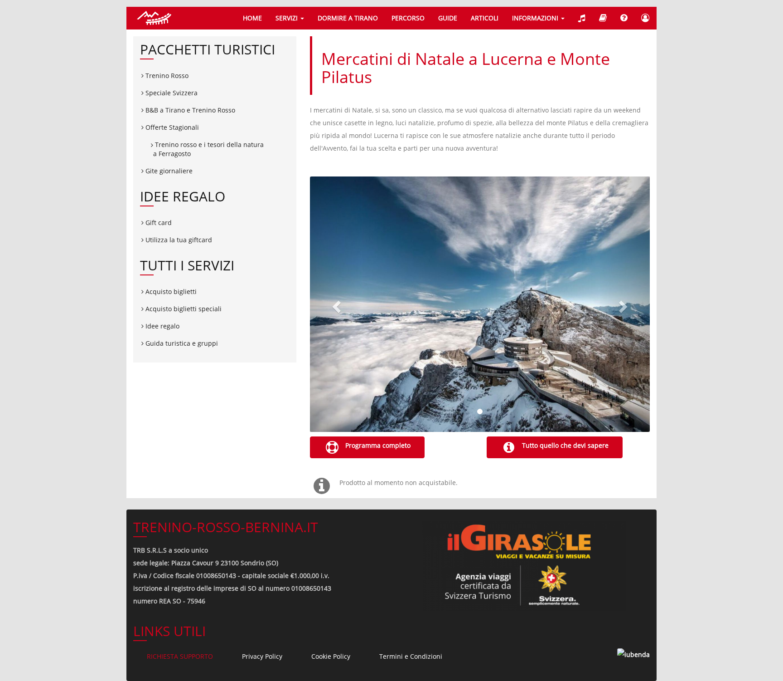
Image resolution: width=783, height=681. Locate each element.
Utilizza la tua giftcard (178, 239)
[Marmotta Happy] (603, 18)
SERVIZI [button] (288, 18)
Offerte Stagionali (171, 127)
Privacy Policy (262, 656)
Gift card (158, 222)
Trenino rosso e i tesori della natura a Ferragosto (208, 149)
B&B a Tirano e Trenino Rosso (189, 110)
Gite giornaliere (168, 171)
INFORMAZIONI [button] (536, 18)
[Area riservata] (645, 18)
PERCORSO (408, 18)
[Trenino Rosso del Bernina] (153, 18)
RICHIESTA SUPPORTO (180, 656)
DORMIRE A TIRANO (348, 18)
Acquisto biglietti (170, 291)
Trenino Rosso (166, 75)
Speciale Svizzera (171, 92)
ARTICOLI (484, 18)
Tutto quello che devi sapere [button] (564, 445)
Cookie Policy (330, 656)
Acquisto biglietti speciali (183, 308)
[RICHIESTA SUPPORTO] (624, 18)
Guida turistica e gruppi (181, 343)
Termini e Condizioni (410, 656)
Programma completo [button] (377, 445)
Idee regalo (161, 326)
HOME (252, 18)
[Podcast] (581, 18)
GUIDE (447, 18)
